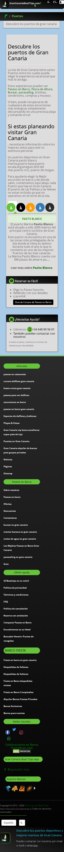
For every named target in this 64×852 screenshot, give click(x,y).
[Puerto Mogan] (51, 205)
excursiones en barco (15, 402)
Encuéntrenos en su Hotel (17, 629)
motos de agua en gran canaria (20, 538)
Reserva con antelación (16, 615)
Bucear (12, 92)
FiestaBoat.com (22, 748)
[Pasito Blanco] (12, 205)
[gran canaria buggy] (14, 788)
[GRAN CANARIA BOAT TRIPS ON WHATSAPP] (8, 738)
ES (54, 2)
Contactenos (10, 517)
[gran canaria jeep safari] (21, 788)
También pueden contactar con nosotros (34, 335)
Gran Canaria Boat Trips (24, 807)
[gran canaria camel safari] (29, 788)
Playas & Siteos (12, 423)
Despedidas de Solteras (16, 667)
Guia (6, 563)
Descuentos (10, 510)
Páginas (8, 466)
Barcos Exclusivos (13, 706)
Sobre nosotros (11, 490)
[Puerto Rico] (22, 205)
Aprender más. (20, 769)
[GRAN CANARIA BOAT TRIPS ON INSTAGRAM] (21, 732)
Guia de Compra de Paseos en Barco (33, 302)
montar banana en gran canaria (20, 531)
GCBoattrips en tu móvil (16, 580)
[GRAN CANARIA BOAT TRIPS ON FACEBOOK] (7, 732)
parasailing (26, 92)
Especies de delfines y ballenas (20, 416)
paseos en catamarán (15, 374)
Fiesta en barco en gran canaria (20, 660)
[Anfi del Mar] (32, 205)
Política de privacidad (15, 587)
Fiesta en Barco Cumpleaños (18, 692)
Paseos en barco (12, 497)
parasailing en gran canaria (18, 557)
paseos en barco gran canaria (19, 409)
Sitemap (8, 473)
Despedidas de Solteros (16, 674)
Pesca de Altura (41, 89)
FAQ (6, 601)
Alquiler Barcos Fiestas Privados (20, 699)
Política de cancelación (16, 608)
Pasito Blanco (42, 268)
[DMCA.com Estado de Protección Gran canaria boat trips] (22, 751)
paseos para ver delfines (16, 395)
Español (8, 822)
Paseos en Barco (19, 89)
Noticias (8, 459)
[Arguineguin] (41, 205)
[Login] (61, 2)
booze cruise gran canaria (17, 388)
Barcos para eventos (14, 713)
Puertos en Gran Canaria (16, 441)
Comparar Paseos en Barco (17, 622)
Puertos (17, 16)
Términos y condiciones (16, 594)
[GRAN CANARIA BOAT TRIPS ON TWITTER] (14, 729)
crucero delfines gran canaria (19, 381)
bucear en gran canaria (16, 524)
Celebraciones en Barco (21, 745)
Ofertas (8, 503)
